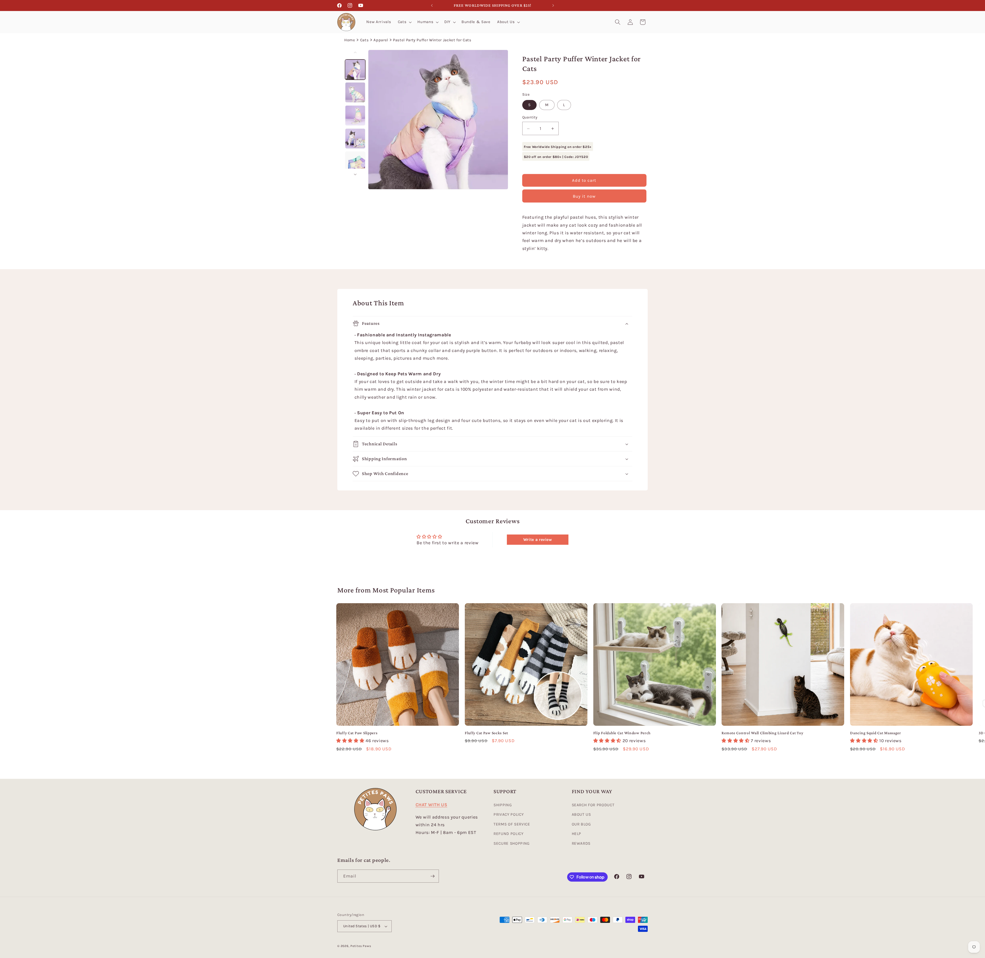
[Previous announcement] (432, 5)
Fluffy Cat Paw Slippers (357, 733)
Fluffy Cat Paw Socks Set (486, 733)
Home (349, 40)
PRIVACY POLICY (509, 814)
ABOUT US (581, 814)
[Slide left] (355, 52)
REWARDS (581, 843)
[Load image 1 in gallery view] (355, 69)
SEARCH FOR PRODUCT (593, 805)
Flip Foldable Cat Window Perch (622, 733)
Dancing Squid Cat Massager (875, 733)
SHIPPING (503, 805)
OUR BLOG (581, 824)
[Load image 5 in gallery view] (355, 161)
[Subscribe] (432, 876)
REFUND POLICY (509, 833)
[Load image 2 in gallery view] (355, 92)
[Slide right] (355, 174)
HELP (577, 833)
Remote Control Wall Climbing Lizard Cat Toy (762, 733)
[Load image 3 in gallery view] (355, 115)
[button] (404, 22)
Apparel (380, 40)
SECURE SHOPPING (512, 843)
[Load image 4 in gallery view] (355, 138)
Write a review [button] (537, 539)
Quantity (530, 117)
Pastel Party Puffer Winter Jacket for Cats (432, 40)
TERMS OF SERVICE (512, 824)
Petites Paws (360, 946)
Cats (364, 40)
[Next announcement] (553, 5)
